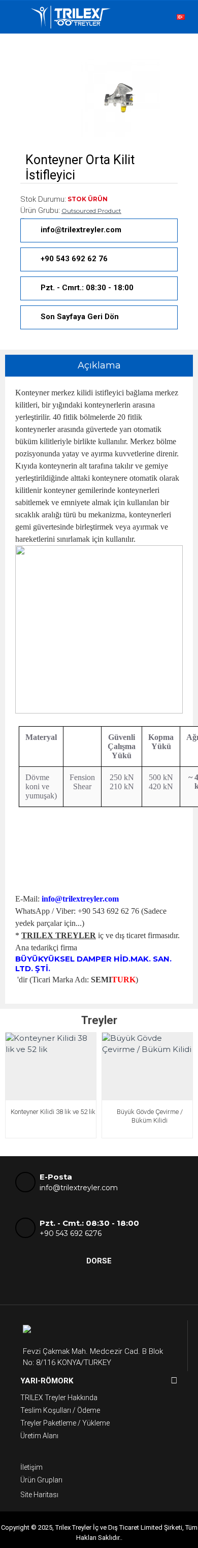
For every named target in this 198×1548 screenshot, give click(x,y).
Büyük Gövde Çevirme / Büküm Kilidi (150, 1116)
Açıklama (99, 365)
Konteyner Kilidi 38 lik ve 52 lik (53, 1112)
